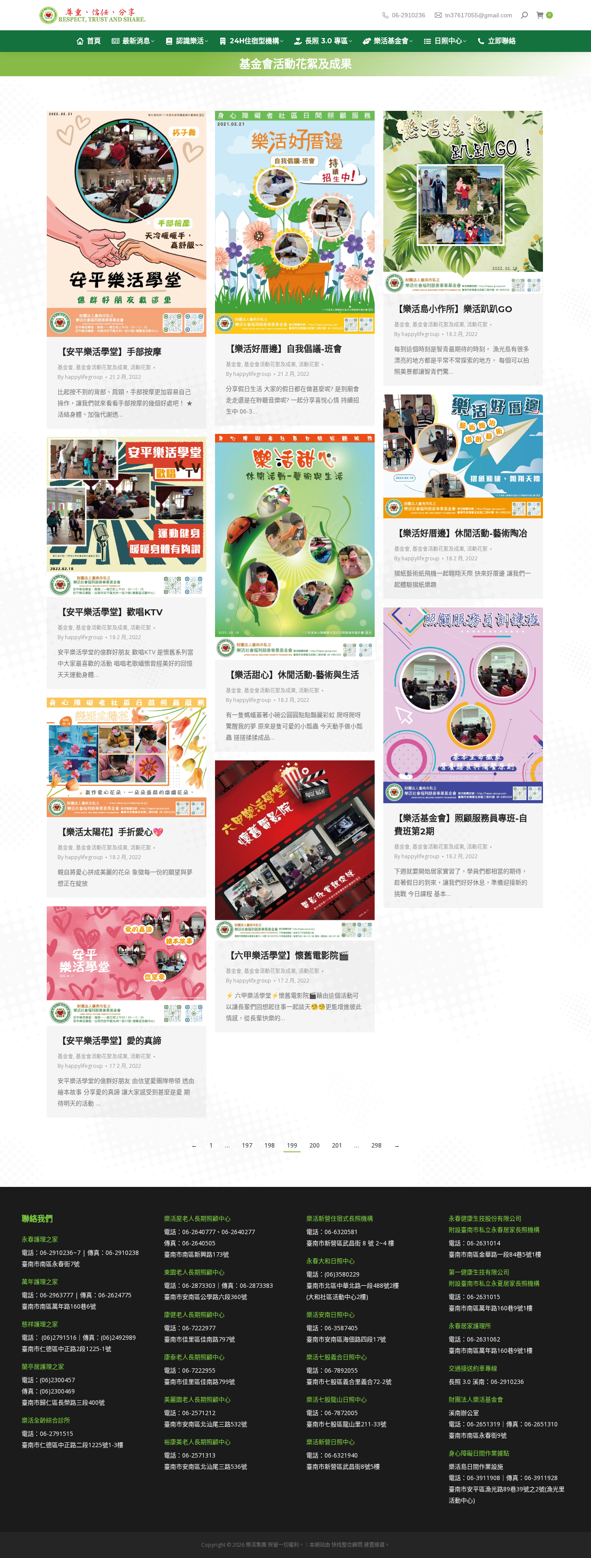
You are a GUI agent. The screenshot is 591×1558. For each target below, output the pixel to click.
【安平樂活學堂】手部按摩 (109, 352)
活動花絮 (140, 367)
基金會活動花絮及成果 (102, 367)
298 (376, 1145)
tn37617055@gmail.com (478, 15)
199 (292, 1145)
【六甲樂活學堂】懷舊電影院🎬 (287, 955)
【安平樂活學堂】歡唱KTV (110, 612)
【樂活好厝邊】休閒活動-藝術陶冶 (460, 533)
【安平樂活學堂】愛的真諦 (109, 1041)
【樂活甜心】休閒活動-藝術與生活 (292, 675)
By (80, 377)
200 (314, 1145)
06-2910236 (408, 15)
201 (337, 1145)
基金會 (65, 367)
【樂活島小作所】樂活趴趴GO (453, 309)
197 (247, 1145)
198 (269, 1145)
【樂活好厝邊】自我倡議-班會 (284, 349)
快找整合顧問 (347, 1544)
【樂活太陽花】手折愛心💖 (111, 832)
